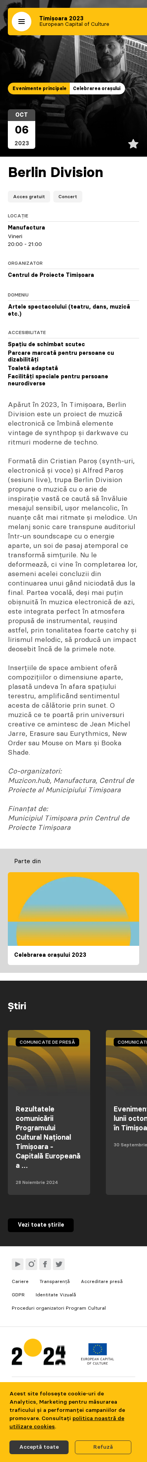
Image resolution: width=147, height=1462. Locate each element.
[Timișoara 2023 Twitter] (59, 1264)
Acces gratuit (29, 196)
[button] (21, 21)
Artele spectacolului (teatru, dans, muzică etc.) (69, 310)
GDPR (18, 1294)
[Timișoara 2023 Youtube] (18, 1264)
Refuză (103, 1447)
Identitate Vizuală (56, 1294)
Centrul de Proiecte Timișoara (51, 275)
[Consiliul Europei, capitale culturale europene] (97, 1363)
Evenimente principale (40, 88)
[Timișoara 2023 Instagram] (31, 1264)
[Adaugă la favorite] (133, 144)
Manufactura (26, 228)
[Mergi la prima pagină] (38, 1354)
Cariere (20, 1281)
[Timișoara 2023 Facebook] (45, 1264)
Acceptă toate (39, 1447)
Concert (67, 196)
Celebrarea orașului (96, 88)
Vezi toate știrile (41, 1225)
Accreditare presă (102, 1281)
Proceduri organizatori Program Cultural (59, 1308)
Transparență (55, 1281)
